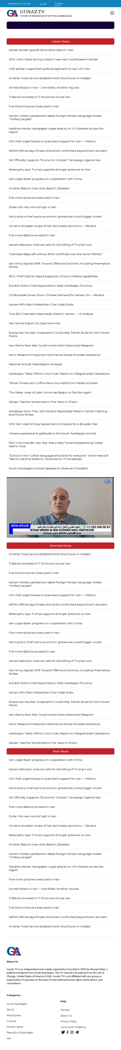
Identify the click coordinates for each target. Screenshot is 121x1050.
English (59, 3)
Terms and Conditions (73, 1027)
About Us (66, 1015)
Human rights (15, 1026)
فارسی (43, 3)
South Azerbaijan (17, 1004)
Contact (65, 1010)
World (10, 1009)
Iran (9, 1038)
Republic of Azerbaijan (20, 1032)
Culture (11, 1021)
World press (14, 1015)
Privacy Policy (68, 1021)
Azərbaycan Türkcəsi (19, 3)
